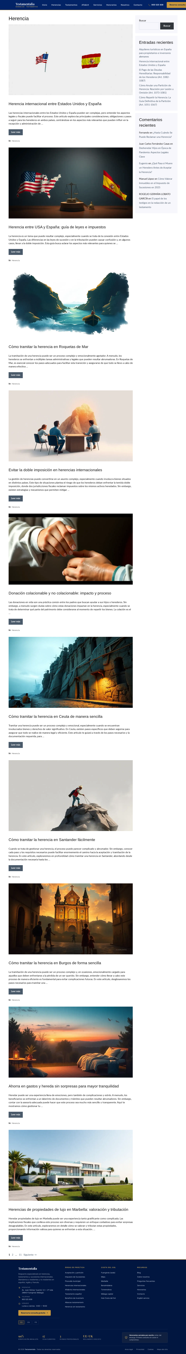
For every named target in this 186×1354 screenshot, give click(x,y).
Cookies (151, 1349)
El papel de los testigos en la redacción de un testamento (155, 202)
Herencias (56, 5)
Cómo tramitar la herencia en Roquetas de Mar (48, 347)
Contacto (138, 5)
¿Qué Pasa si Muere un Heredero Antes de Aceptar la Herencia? (155, 167)
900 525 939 (27, 1299)
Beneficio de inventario (74, 1298)
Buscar (142, 20)
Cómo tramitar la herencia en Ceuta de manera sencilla (55, 716)
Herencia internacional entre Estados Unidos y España (55, 104)
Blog (139, 1273)
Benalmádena (106, 1285)
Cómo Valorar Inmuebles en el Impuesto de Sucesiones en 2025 (155, 183)
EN (28, 1322)
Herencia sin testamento (75, 1307)
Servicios (97, 5)
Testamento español (73, 1294)
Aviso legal (129, 1349)
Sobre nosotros (143, 1277)
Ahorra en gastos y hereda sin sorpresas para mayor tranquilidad (64, 1086)
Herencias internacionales (75, 1285)
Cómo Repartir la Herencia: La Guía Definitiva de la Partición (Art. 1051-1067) (155, 101)
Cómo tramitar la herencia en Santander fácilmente (52, 840)
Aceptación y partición (74, 1273)
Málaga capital (107, 1294)
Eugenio (143, 163)
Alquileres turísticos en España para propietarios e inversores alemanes (155, 53)
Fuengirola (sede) (108, 1273)
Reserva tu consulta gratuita (33, 1313)
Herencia (16, 141)
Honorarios (111, 5)
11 (20, 1255)
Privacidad (140, 1349)
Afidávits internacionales (75, 1290)
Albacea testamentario (74, 1302)
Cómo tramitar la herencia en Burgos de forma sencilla (55, 963)
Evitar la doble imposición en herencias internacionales (55, 470)
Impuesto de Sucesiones (75, 1277)
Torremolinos (106, 1290)
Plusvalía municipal (72, 1281)
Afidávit (85, 5)
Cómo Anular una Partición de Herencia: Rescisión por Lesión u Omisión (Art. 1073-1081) (156, 89)
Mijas (103, 1277)
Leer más (15, 132)
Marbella (104, 1281)
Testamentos (71, 5)
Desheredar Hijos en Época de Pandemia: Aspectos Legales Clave (155, 152)
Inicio (44, 5)
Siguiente (30, 1255)
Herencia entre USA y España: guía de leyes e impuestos (57, 227)
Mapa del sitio (162, 1349)
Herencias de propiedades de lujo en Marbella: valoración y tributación (68, 1209)
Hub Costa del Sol (108, 1298)
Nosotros (125, 5)
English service (143, 1298)
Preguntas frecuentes (146, 1281)
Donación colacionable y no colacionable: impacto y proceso (60, 593)
